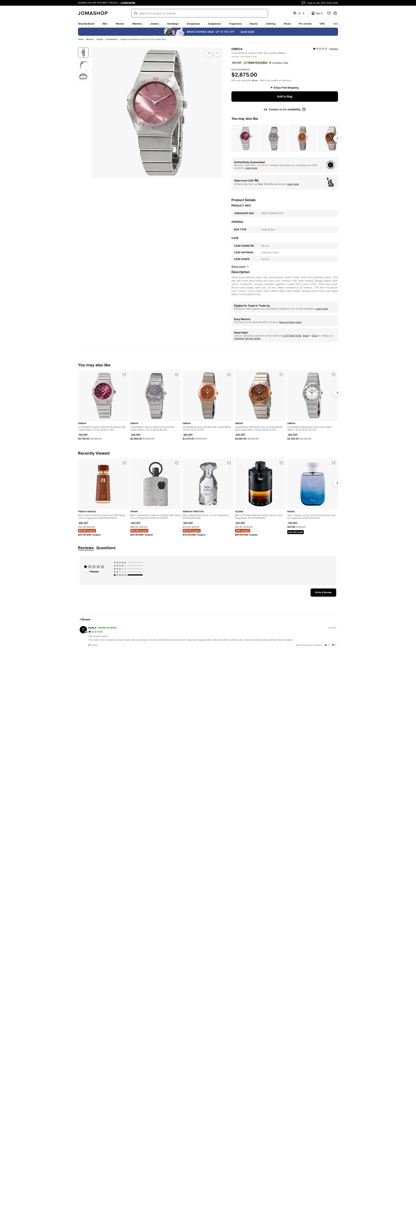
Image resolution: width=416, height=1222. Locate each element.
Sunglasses (193, 23)
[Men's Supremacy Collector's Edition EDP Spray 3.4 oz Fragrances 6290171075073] (177, 463)
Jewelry (154, 23)
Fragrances (235, 23)
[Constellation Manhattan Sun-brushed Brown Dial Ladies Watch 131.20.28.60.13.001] (281, 375)
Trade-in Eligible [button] (257, 62)
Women (120, 23)
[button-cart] (335, 13)
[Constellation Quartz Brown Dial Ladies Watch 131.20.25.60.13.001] (229, 375)
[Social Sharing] (209, 53)
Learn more (251, 168)
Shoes (287, 23)
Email (306, 335)
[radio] (128, 562)
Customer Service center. (247, 338)
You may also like (244, 119)
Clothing (270, 23)
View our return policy (290, 322)
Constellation (111, 39)
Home (80, 39)
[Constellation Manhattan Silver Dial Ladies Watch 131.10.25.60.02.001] (334, 375)
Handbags (173, 23)
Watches (137, 23)
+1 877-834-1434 (292, 335)
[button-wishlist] (329, 13)
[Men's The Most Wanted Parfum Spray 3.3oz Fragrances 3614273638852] (281, 463)
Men (105, 23)
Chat (314, 335)
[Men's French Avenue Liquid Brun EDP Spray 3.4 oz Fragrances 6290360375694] (124, 463)
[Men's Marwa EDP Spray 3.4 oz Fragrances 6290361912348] (229, 463)
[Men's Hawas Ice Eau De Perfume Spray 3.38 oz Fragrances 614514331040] (334, 463)
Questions (106, 548)
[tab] (323, 592)
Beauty (254, 23)
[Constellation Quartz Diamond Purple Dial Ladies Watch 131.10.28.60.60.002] (177, 375)
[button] (94, 645)
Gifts (322, 23)
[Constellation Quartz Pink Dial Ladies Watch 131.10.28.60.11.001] (217, 53)
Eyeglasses (214, 23)
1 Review (333, 48)
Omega (99, 39)
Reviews (86, 548)
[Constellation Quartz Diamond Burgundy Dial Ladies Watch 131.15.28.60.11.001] (124, 375)
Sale (335, 23)
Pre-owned (305, 23)
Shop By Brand (86, 23)
